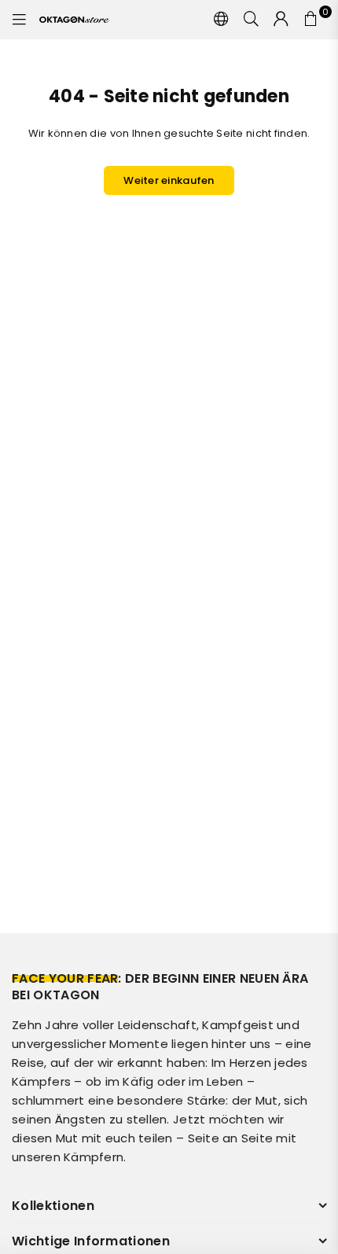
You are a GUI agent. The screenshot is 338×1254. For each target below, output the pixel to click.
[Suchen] (251, 19)
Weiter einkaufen (168, 180)
